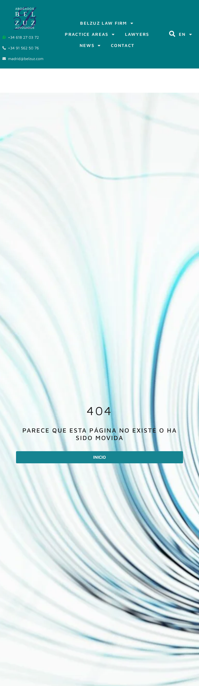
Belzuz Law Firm (103, 23)
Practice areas (86, 34)
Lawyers (137, 34)
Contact (122, 45)
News (87, 45)
